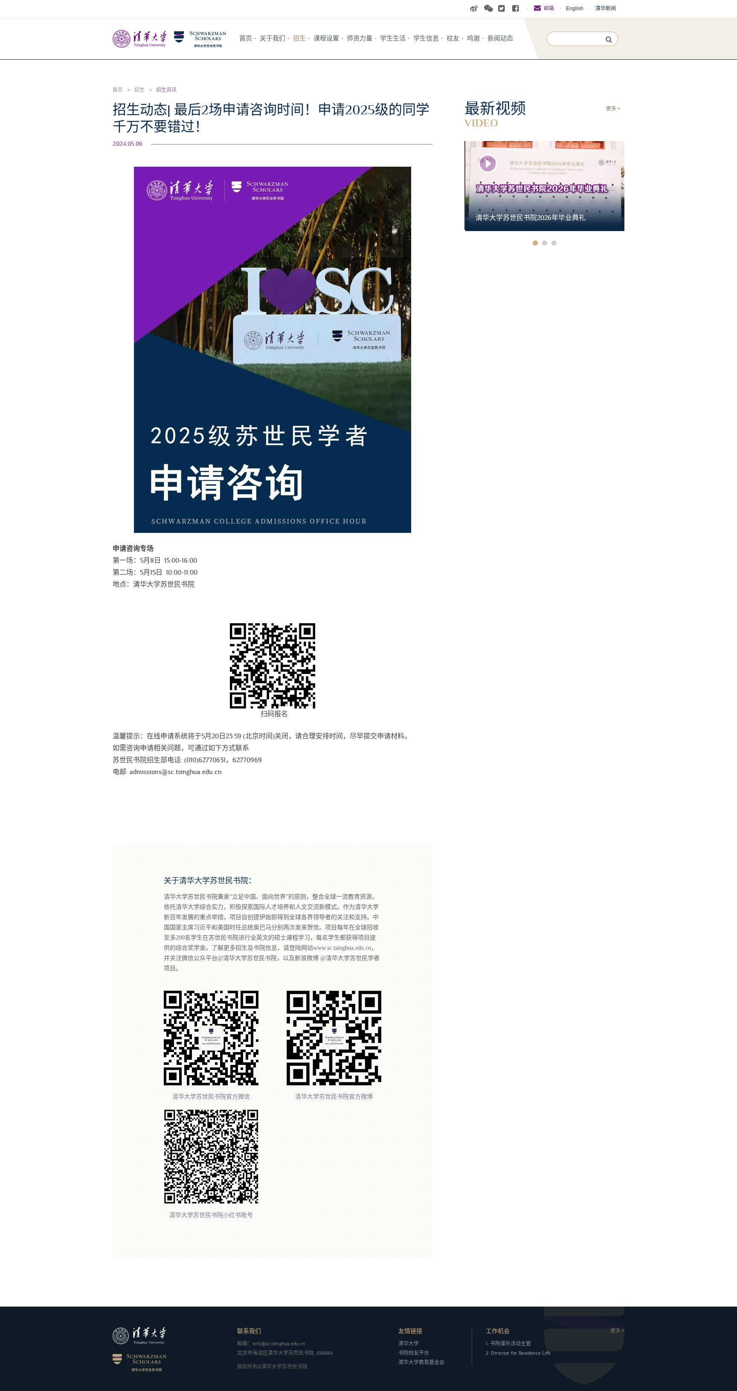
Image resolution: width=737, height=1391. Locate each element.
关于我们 (272, 38)
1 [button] (535, 243)
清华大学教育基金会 (421, 1362)
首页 (245, 38)
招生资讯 (166, 90)
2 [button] (544, 243)
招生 (299, 38)
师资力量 (359, 38)
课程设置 (326, 38)
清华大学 (408, 1344)
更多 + (613, 109)
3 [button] (554, 243)
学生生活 (393, 38)
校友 (453, 38)
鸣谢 (473, 38)
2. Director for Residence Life (518, 1353)
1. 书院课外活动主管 (508, 1344)
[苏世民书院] (169, 38)
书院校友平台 (413, 1353)
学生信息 (426, 38)
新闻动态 (500, 38)
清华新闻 (605, 9)
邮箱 (549, 9)
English (574, 9)
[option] (544, 186)
